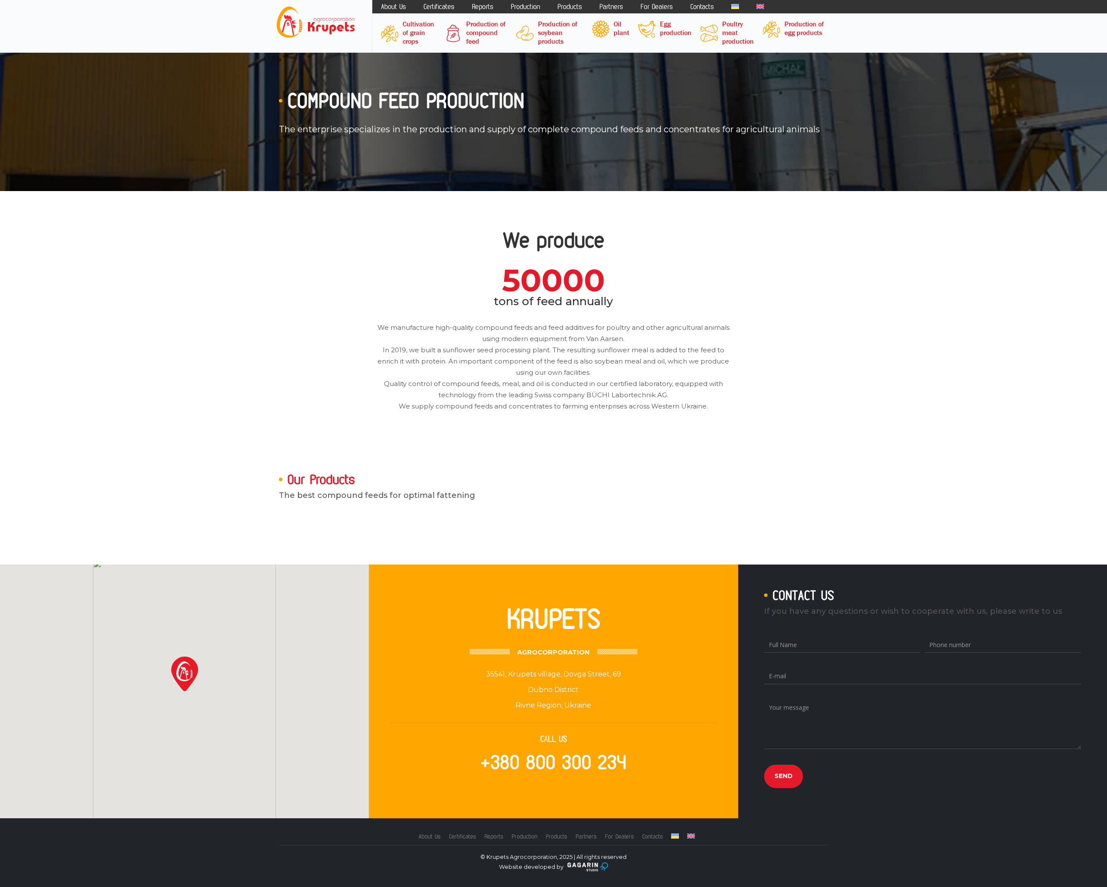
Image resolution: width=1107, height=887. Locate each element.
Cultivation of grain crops (418, 32)
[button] (184, 674)
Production (525, 6)
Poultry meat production (738, 32)
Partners (611, 6)
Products (569, 6)
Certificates (438, 6)
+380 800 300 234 (553, 762)
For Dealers (656, 6)
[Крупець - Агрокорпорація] (316, 22)
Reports (482, 6)
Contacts (702, 6)
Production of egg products (804, 28)
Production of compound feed (486, 32)
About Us (393, 6)
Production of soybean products (557, 32)
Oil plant (621, 28)
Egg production (675, 28)
